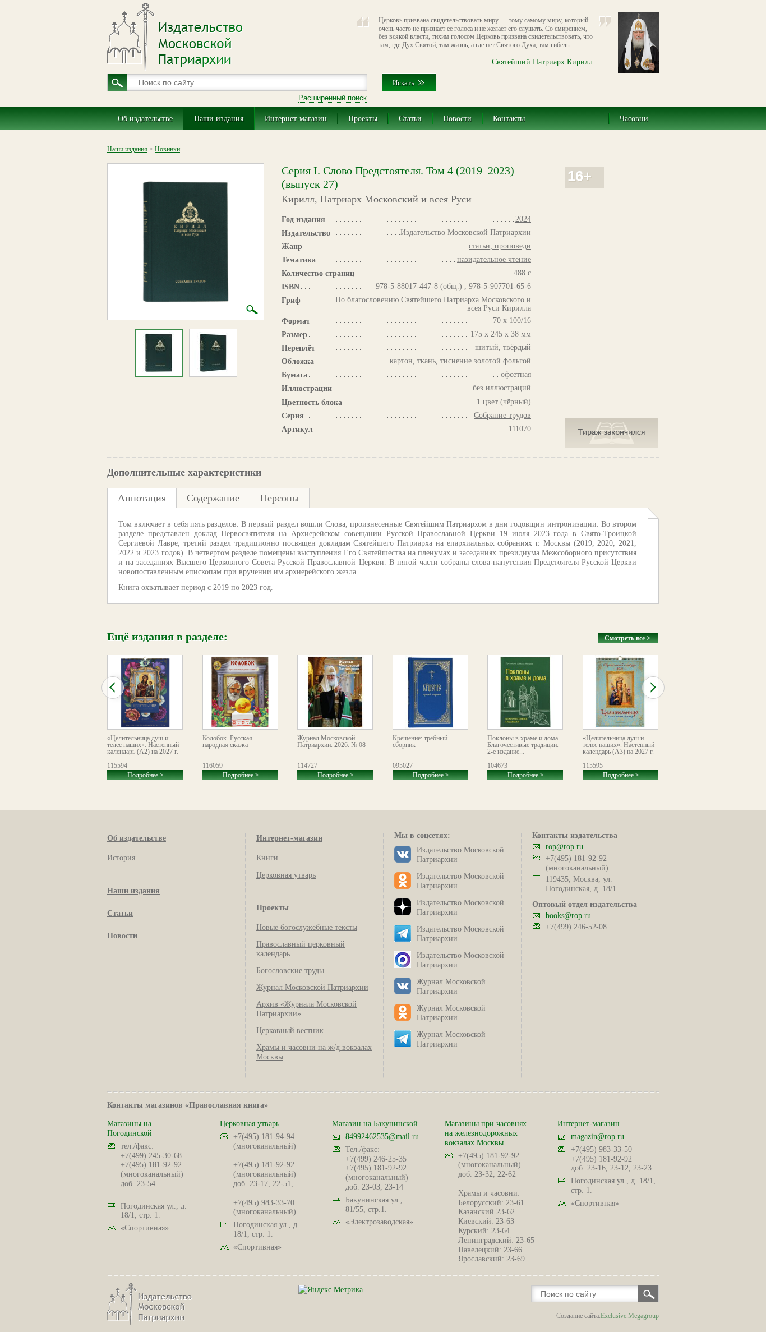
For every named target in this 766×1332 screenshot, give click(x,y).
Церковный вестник (290, 1030)
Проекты (362, 118)
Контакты (509, 118)
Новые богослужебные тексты (306, 927)
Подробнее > (145, 775)
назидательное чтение (494, 259)
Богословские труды (290, 970)
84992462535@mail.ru (382, 1136)
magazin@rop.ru (597, 1136)
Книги (267, 858)
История (121, 858)
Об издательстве (145, 118)
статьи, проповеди (500, 246)
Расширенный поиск (332, 98)
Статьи (410, 118)
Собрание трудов (502, 415)
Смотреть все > (627, 638)
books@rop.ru (568, 915)
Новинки (167, 149)
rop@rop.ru (564, 846)
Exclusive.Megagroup (630, 1316)
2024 (523, 219)
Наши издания (218, 118)
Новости (457, 118)
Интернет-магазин (296, 118)
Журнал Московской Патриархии (312, 987)
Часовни (634, 118)
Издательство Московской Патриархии (465, 232)
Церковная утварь (286, 875)
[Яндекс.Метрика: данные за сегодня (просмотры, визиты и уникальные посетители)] (330, 1289)
